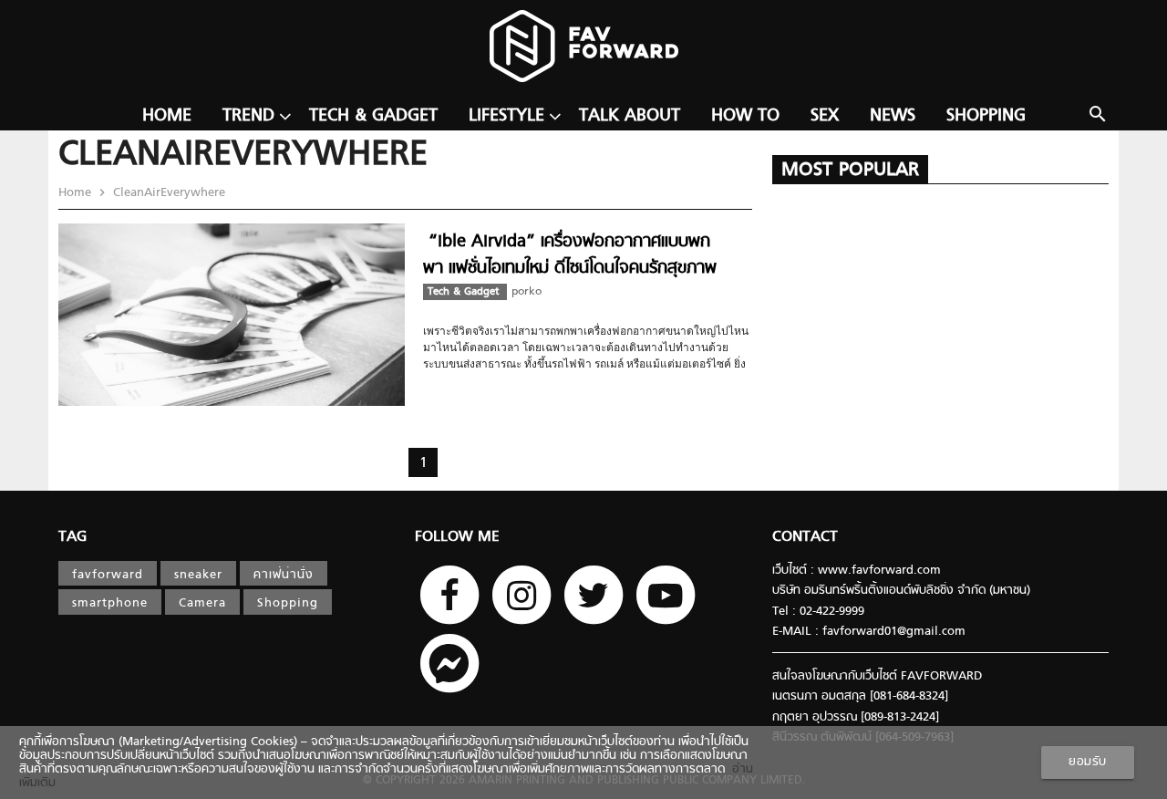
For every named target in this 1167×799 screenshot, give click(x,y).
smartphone (110, 603)
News (892, 116)
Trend (248, 116)
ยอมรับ (1088, 762)
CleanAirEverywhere (167, 192)
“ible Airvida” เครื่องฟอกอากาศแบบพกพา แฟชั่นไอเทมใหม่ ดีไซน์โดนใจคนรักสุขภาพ (570, 255)
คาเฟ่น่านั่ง (283, 575)
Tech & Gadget (373, 116)
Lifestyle (506, 116)
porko (526, 292)
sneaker (198, 575)
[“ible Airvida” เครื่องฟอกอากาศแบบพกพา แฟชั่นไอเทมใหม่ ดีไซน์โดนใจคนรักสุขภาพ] (231, 402)
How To (745, 116)
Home (166, 116)
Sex (825, 116)
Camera (202, 603)
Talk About (629, 116)
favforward (107, 575)
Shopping (986, 116)
